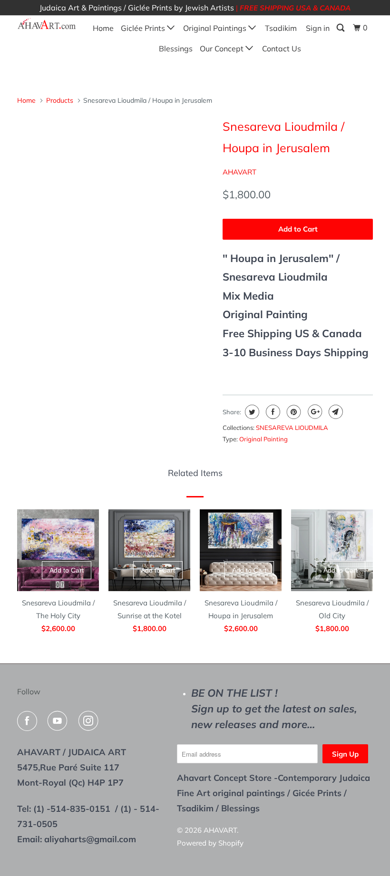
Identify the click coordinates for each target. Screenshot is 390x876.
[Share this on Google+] (313, 412)
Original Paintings (215, 28)
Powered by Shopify (210, 842)
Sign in (318, 28)
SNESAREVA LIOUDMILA (292, 427)
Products (59, 100)
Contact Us (281, 48)
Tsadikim (281, 28)
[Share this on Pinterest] (292, 412)
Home (103, 28)
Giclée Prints (144, 28)
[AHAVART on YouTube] (59, 721)
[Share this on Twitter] (251, 412)
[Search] (341, 28)
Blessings (176, 48)
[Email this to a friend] (334, 412)
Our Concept (222, 48)
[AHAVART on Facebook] (29, 721)
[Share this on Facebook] (271, 412)
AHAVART (239, 171)
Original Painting (263, 439)
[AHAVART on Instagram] (90, 721)
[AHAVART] (46, 24)
